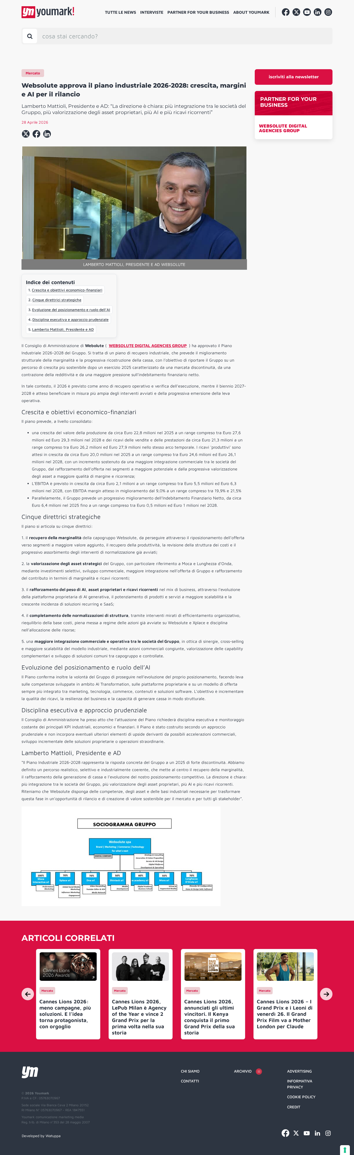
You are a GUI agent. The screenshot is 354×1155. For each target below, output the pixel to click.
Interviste (151, 12)
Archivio (243, 1071)
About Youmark (251, 12)
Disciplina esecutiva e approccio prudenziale (70, 319)
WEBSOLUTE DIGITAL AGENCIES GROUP (283, 128)
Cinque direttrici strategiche (56, 300)
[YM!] (48, 12)
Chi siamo (190, 1071)
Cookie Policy (301, 1097)
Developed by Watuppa (41, 1135)
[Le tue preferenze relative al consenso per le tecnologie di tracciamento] (345, 1150)
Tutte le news (120, 12)
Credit (293, 1107)
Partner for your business (198, 12)
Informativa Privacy (299, 1084)
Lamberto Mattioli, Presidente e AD (63, 329)
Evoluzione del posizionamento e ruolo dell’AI (71, 309)
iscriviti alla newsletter (294, 76)
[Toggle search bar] (30, 36)
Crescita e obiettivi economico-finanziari (67, 290)
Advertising (299, 1071)
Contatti (190, 1081)
